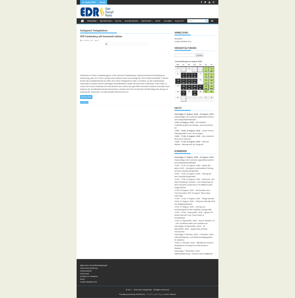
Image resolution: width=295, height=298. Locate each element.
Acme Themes (170, 294)
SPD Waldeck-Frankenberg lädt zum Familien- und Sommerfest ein (193, 125)
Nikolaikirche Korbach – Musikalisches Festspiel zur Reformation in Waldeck (194, 245)
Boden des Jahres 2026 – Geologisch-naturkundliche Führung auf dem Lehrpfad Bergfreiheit (193, 168)
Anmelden (178, 38)
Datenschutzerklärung (88, 268)
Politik (118, 21)
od (98, 40)
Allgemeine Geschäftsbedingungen (94, 265)
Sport (157, 21)
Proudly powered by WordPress (132, 294)
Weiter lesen (86, 97)
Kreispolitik (84, 102)
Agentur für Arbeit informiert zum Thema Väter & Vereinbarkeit (193, 215)
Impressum (84, 273)
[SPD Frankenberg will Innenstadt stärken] (126, 57)
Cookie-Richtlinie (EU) (182, 41)
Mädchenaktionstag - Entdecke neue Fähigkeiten (193, 253)
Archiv (82, 279)
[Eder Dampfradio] (82, 21)
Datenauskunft (86, 271)
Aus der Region (131, 21)
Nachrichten (105, 21)
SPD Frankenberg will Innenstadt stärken (101, 36)
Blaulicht (179, 21)
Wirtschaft (146, 21)
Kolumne (168, 21)
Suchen (199, 55)
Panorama (91, 21)
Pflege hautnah (208, 198)
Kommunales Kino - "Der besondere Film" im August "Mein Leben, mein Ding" (192, 193)
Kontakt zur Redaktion (89, 276)
